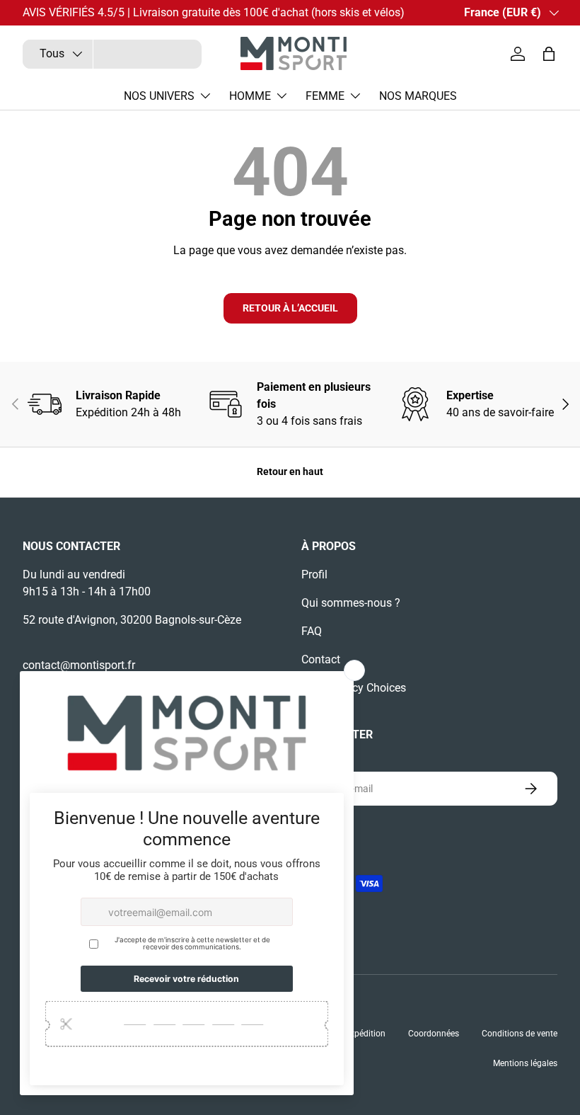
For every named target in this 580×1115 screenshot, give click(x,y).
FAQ (311, 631)
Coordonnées (433, 1034)
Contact (320, 659)
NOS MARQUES (418, 96)
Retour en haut (290, 471)
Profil (314, 574)
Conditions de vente (519, 1034)
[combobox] (112, 54)
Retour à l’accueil (290, 308)
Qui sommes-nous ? (350, 603)
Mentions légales (525, 1063)
